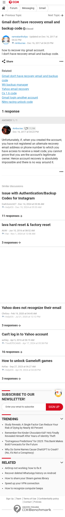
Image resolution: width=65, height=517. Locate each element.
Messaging (28, 8)
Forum (13, 8)
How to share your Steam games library (27, 478)
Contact (28, 502)
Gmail (42, 8)
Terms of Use (29, 498)
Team (18, 498)
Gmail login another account (20, 97)
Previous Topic (13, 15)
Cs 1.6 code (9, 93)
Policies (37, 502)
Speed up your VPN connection (22, 483)
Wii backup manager (15, 84)
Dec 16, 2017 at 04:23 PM (40, 43)
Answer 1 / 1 (10, 120)
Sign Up (10, 498)
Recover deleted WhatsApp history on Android (30, 473)
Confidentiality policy (48, 498)
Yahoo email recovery (15, 89)
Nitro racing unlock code (17, 102)
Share (9, 61)
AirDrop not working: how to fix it (23, 468)
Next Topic (54, 15)
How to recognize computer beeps (24, 488)
